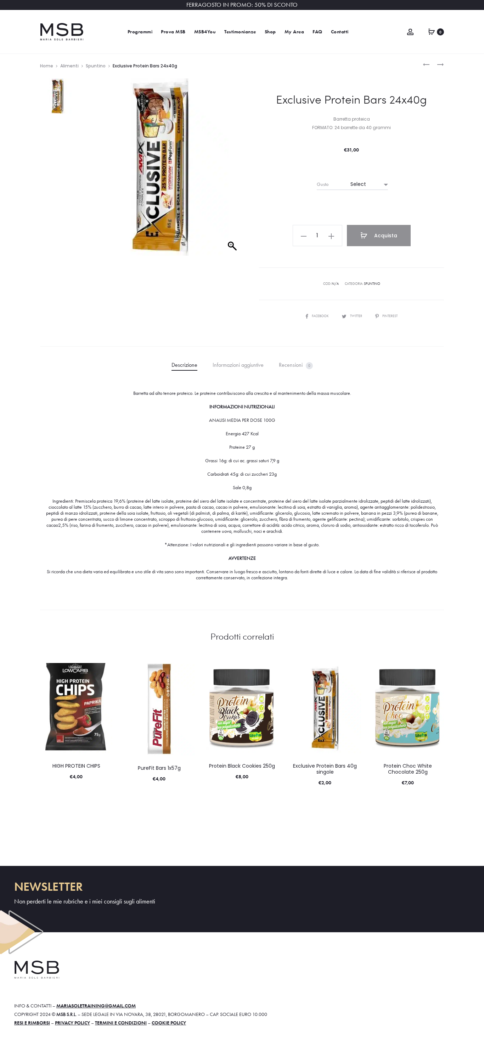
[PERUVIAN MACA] (426, 64)
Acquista (385, 235)
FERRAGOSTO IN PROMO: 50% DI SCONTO (242, 5)
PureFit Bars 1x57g (159, 768)
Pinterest (390, 316)
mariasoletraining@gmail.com (96, 1005)
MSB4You (205, 32)
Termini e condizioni (121, 1022)
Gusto (322, 184)
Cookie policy (169, 1022)
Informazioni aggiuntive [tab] (238, 365)
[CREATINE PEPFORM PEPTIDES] (437, 64)
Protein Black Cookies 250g (242, 765)
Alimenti (69, 66)
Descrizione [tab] (184, 365)
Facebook (321, 316)
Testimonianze (240, 32)
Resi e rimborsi (32, 1022)
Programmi (140, 32)
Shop (270, 32)
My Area (294, 32)
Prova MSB (173, 32)
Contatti (340, 32)
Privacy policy (72, 1022)
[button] (304, 236)
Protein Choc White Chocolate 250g (408, 768)
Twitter (356, 316)
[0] (431, 31)
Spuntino (96, 66)
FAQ (317, 32)
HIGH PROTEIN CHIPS (76, 765)
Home (46, 66)
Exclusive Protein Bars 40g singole (325, 768)
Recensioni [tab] (294, 365)
